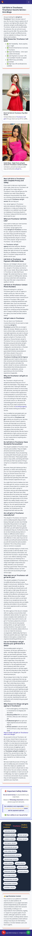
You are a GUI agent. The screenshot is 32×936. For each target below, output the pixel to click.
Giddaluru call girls (9, 839)
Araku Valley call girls (10, 851)
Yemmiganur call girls (10, 843)
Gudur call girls (8, 863)
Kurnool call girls (22, 871)
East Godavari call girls (10, 883)
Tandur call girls (23, 835)
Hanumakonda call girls (10, 847)
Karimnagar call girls (9, 875)
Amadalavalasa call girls (10, 879)
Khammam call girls (9, 871)
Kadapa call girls (20, 863)
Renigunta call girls (9, 867)
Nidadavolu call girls (9, 835)
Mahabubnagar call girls (10, 859)
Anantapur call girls (9, 887)
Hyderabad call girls (9, 831)
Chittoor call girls (22, 839)
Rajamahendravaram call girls (12, 855)
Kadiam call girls (22, 867)
